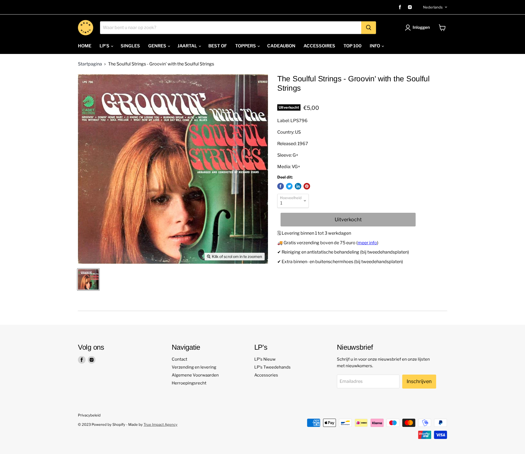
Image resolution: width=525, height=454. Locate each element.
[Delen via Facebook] (280, 186)
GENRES (157, 45)
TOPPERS (246, 45)
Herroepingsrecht (189, 383)
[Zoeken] (368, 27)
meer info (367, 242)
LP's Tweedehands (272, 367)
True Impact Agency (160, 424)
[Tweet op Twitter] (289, 186)
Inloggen (421, 27)
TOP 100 (352, 45)
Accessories (266, 375)
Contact (179, 359)
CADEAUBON (281, 45)
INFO (375, 45)
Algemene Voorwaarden (195, 375)
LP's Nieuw (265, 359)
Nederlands (433, 7)
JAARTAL (187, 45)
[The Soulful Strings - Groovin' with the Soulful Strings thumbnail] (88, 279)
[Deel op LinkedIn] (298, 186)
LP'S (105, 45)
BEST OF (217, 45)
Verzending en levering (194, 367)
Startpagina (90, 64)
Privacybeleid (89, 415)
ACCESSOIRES (319, 45)
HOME (84, 45)
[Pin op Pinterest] (307, 186)
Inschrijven (419, 381)
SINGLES (130, 45)
